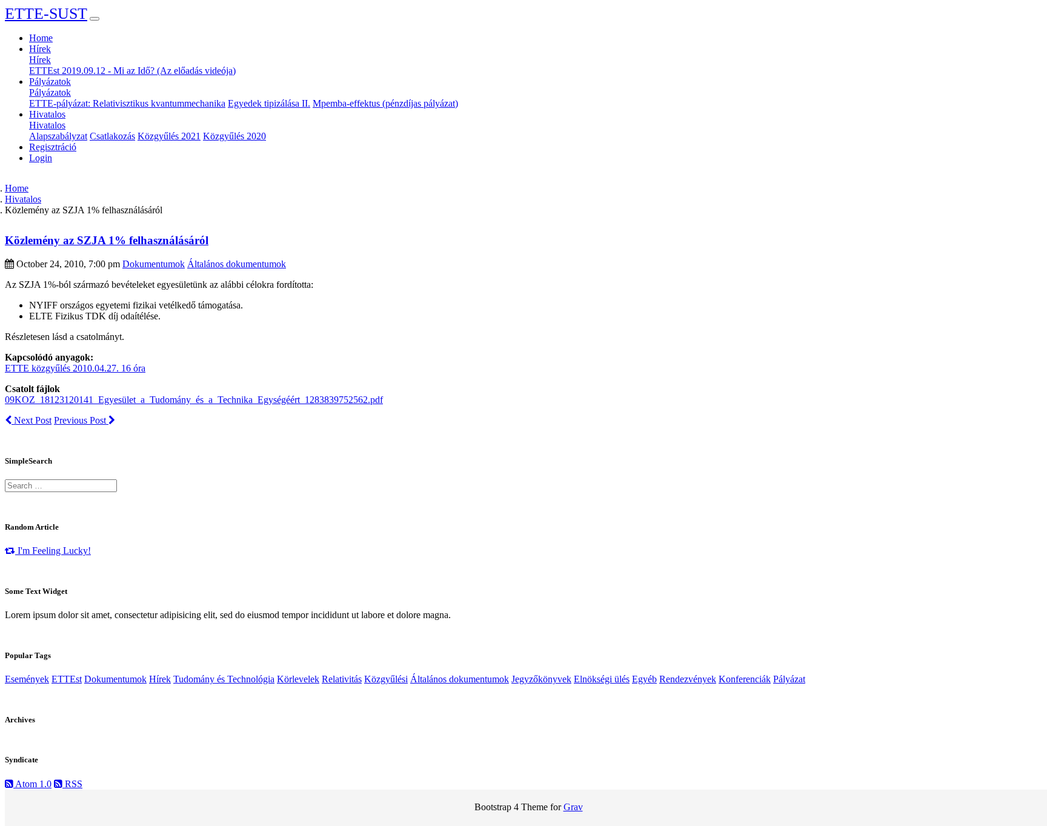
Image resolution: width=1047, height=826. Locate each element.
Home (41, 38)
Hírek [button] (40, 49)
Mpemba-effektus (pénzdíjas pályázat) (385, 103)
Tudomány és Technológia (223, 679)
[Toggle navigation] (94, 19)
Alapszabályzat (58, 136)
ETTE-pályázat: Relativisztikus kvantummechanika (127, 103)
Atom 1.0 (32, 784)
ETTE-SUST (46, 13)
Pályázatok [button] (50, 81)
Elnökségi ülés (602, 679)
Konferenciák (745, 679)
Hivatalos (47, 125)
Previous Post (81, 420)
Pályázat (789, 679)
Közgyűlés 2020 (234, 136)
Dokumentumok (153, 264)
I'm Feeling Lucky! (53, 550)
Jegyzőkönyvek (541, 679)
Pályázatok (50, 92)
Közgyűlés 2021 (169, 136)
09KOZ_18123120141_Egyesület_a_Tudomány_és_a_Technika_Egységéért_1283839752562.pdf (194, 400)
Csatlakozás (112, 136)
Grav (573, 807)
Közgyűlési (386, 679)
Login (40, 158)
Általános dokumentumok (236, 264)
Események (27, 679)
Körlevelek (298, 679)
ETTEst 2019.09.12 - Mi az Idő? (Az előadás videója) (132, 70)
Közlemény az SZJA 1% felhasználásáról (106, 240)
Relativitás (342, 679)
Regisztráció (52, 147)
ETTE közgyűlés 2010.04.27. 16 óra (75, 368)
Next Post (32, 420)
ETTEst (67, 679)
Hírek (40, 60)
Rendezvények (687, 679)
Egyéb (644, 679)
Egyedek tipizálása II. (269, 103)
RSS (72, 784)
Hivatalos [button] (47, 114)
